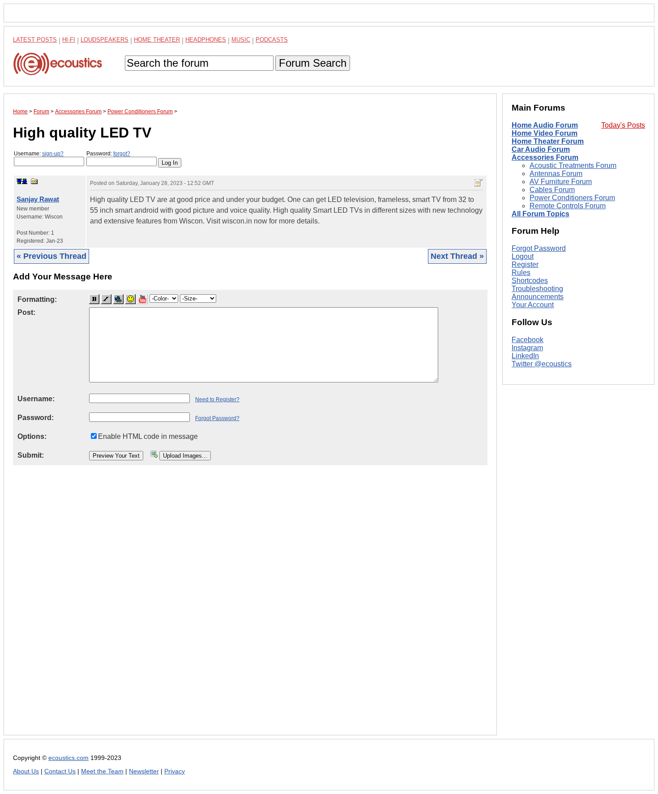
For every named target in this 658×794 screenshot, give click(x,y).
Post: (26, 312)
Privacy (174, 771)
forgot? (121, 153)
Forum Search (312, 63)
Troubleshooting (537, 288)
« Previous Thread (51, 256)
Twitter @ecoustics (542, 364)
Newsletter (144, 771)
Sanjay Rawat (38, 199)
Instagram (527, 348)
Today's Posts (623, 125)
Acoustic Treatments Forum (573, 165)
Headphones (205, 39)
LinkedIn (525, 356)
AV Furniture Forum (561, 181)
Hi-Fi (68, 39)
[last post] (24, 181)
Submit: (30, 455)
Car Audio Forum (541, 149)
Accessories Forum (545, 157)
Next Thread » (457, 256)
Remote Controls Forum (568, 206)
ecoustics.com (68, 758)
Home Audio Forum (545, 125)
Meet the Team (102, 771)
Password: (108, 153)
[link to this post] (34, 181)
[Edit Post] (478, 182)
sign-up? (53, 153)
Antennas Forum (556, 173)
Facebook (527, 339)
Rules (521, 272)
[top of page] (19, 181)
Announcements (538, 296)
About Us (26, 771)
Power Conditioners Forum (572, 198)
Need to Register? (217, 399)
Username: (39, 153)
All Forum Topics (540, 214)
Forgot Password (539, 248)
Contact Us (60, 771)
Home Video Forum (544, 133)
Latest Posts (35, 39)
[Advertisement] (250, 607)
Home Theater (157, 39)
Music (240, 39)
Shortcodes (530, 280)
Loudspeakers (104, 39)
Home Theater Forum (548, 141)
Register (525, 264)
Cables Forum (552, 189)
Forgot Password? (217, 418)
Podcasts (272, 39)
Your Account (533, 305)
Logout (523, 256)
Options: (32, 436)
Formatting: (37, 299)
